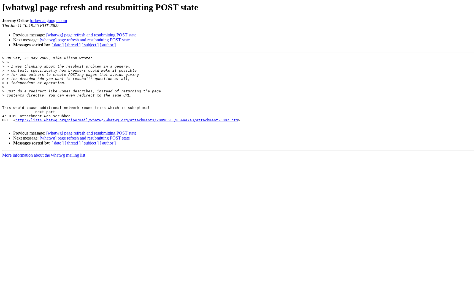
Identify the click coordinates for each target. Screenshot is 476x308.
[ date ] (58, 44)
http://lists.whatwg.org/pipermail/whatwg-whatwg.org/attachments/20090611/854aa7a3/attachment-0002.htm (126, 120)
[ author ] (108, 44)
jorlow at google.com (48, 20)
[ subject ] (90, 44)
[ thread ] (72, 44)
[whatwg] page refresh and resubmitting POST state (91, 35)
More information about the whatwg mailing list (43, 155)
